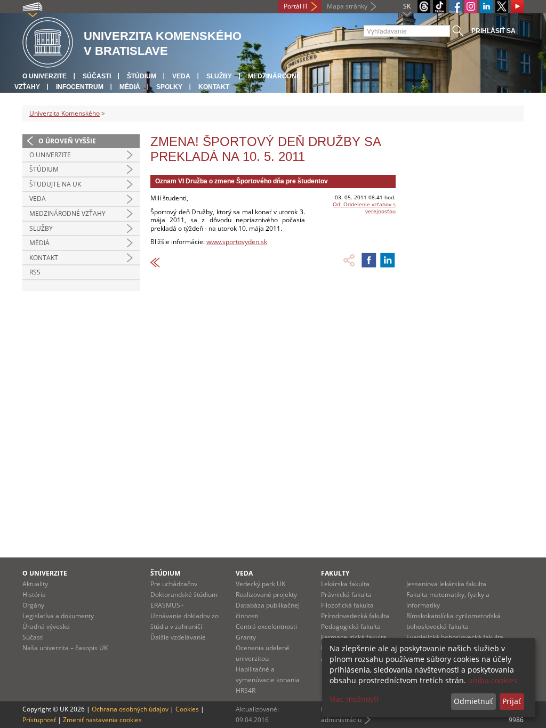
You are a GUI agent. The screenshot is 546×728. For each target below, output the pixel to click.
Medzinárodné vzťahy (67, 213)
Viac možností (354, 699)
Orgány (33, 605)
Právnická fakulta (346, 594)
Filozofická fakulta (347, 605)
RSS (35, 272)
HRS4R (245, 690)
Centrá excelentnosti (266, 626)
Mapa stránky (347, 6)
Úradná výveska (46, 626)
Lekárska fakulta (345, 583)
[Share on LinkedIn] (388, 260)
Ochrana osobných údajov (130, 709)
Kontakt (213, 87)
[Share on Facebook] (369, 260)
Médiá (129, 87)
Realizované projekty (266, 594)
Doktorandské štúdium (184, 594)
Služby (219, 76)
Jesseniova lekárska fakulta (446, 583)
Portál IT (296, 6)
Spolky (169, 87)
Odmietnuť (473, 701)
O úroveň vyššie (67, 140)
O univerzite (44, 76)
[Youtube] (517, 6)
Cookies (187, 709)
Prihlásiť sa (493, 31)
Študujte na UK (55, 184)
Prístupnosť (39, 719)
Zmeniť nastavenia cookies (102, 719)
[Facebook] (455, 6)
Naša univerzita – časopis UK (65, 647)
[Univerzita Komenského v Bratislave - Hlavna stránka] (47, 42)
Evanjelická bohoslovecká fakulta (454, 637)
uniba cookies (492, 680)
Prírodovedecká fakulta (355, 615)
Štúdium (141, 76)
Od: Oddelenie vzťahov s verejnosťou (364, 207)
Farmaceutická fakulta (354, 637)
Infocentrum (79, 87)
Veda (181, 76)
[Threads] (423, 6)
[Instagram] (470, 6)
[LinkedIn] (486, 6)
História (34, 594)
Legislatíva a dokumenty (58, 615)
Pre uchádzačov (173, 583)
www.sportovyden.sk (236, 241)
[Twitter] (501, 6)
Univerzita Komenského (64, 113)
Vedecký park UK (260, 583)
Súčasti (97, 76)
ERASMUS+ (167, 605)
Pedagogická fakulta (351, 626)
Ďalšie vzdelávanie (178, 637)
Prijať (511, 701)
